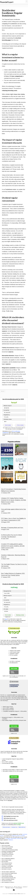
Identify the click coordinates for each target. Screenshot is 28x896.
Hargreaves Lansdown (9, 367)
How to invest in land (6, 860)
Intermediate (13, 838)
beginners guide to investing (18, 835)
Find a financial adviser (7, 863)
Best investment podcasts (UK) (9, 877)
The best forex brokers (7, 880)
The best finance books (7, 855)
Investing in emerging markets (8, 851)
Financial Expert (6, 2)
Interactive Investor (8, 355)
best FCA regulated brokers (9, 300)
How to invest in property (7, 846)
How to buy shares (6, 845)
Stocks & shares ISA (8, 584)
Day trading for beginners (7, 852)
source (4, 331)
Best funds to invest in (7, 869)
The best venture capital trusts (8, 871)
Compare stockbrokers (7, 848)
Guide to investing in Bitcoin (8, 879)
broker (2, 391)
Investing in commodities (7, 866)
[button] (27, 1)
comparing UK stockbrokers (9, 23)
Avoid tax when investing (7, 876)
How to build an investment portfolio (10, 849)
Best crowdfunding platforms (8, 858)
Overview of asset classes (7, 854)
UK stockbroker (10, 399)
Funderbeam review (10, 189)
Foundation (7, 838)
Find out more (6, 827)
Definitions (10, 839)
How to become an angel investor (9, 873)
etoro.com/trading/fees (18, 429)
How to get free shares (7, 874)
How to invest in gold (6, 864)
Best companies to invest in (8, 882)
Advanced (19, 838)
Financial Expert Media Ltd (16, 893)
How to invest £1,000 (6, 867)
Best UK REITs (5, 861)
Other (25, 838)
